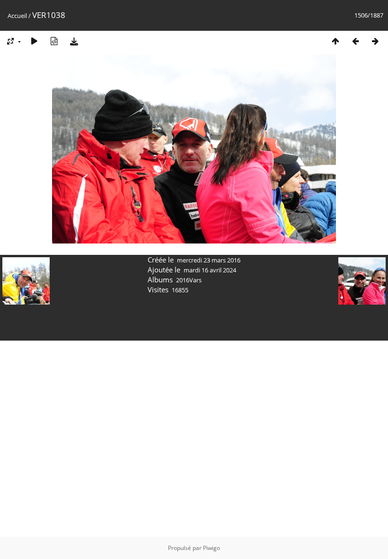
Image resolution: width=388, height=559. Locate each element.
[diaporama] (34, 41)
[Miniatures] (335, 41)
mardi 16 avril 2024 (210, 270)
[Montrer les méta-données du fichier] (54, 41)
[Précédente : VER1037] (355, 41)
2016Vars (189, 280)
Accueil (17, 15)
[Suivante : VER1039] (375, 41)
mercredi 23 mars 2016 (208, 260)
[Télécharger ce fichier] (74, 41)
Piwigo (211, 548)
